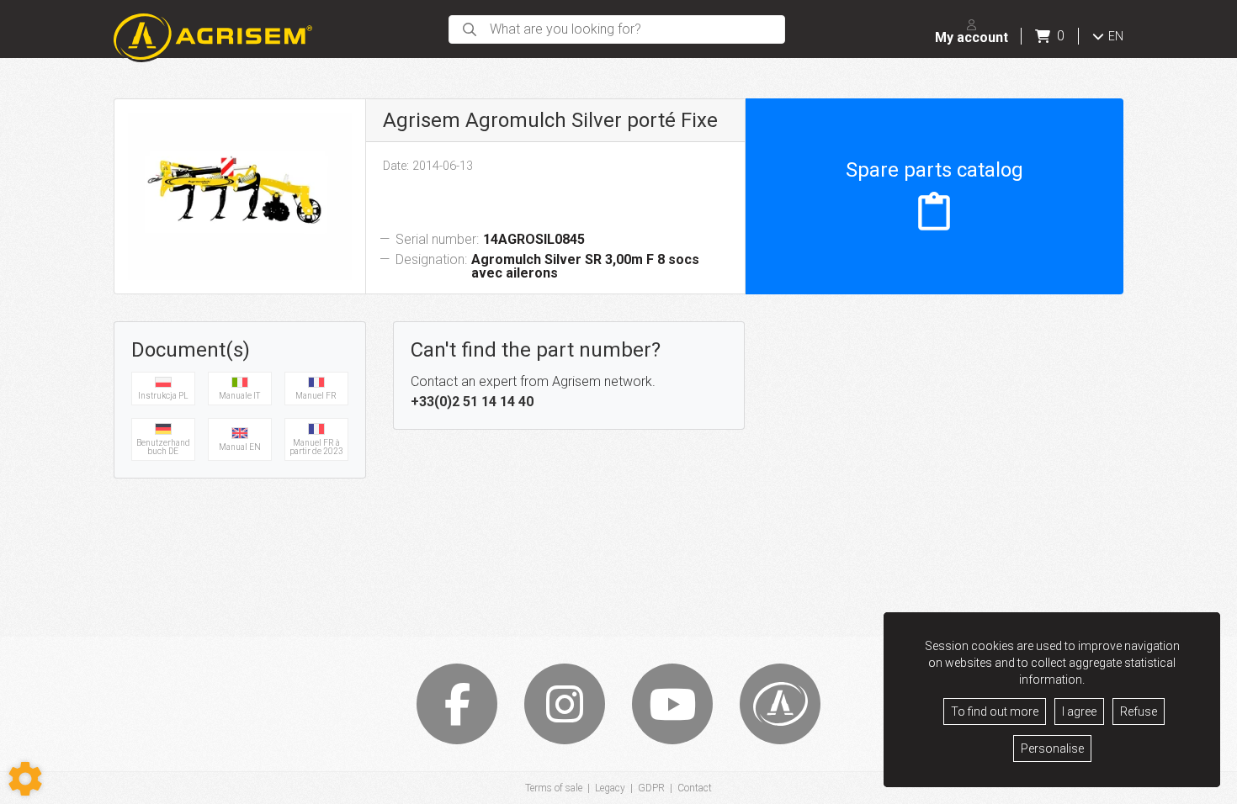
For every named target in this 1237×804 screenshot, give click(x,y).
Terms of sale (553, 788)
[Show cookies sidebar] (25, 779)
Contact (694, 788)
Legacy (610, 788)
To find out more (994, 711)
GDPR (651, 788)
